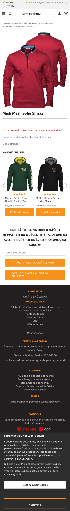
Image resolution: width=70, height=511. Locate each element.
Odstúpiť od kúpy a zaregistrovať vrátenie (35, 307)
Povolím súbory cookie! (35, 484)
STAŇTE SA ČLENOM (35, 296)
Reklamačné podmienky (35, 382)
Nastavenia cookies (35, 389)
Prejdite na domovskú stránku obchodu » (27, 137)
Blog (35, 320)
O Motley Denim (35, 317)
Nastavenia (35, 504)
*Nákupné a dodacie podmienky (35, 375)
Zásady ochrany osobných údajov (35, 386)
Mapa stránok (35, 333)
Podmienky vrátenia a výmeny (35, 379)
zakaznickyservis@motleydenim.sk (48, 2)
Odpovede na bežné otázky (35, 310)
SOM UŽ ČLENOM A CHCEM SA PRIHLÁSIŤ (30, 275)
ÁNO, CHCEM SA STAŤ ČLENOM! (35, 262)
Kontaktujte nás (35, 313)
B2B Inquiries (35, 324)
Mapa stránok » (12, 143)
